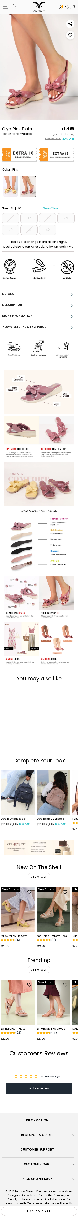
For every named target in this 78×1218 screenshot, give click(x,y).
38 (48, 218)
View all (39, 876)
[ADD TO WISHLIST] (70, 35)
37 (29, 218)
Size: (31, 208)
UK (19, 208)
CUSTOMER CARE (37, 1164)
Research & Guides (37, 1135)
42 (48, 229)
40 (10, 229)
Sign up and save (37, 1179)
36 (10, 218)
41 (29, 229)
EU (12, 208)
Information (37, 1120)
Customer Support (37, 1149)
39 (66, 218)
